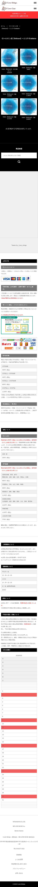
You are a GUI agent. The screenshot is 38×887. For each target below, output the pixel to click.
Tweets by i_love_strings (19, 245)
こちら (28, 413)
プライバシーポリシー (19, 868)
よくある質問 (19, 859)
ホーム (3, 26)
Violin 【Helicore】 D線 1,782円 (28, 94)
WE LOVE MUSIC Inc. (19, 826)
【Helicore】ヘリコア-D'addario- (10, 28)
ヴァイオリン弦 (13, 26)
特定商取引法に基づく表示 (19, 864)
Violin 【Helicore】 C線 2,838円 (28, 118)
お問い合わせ (19, 873)
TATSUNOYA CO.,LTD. (19, 821)
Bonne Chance (19, 831)
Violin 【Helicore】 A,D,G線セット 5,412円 (10, 70)
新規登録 (19, 855)
